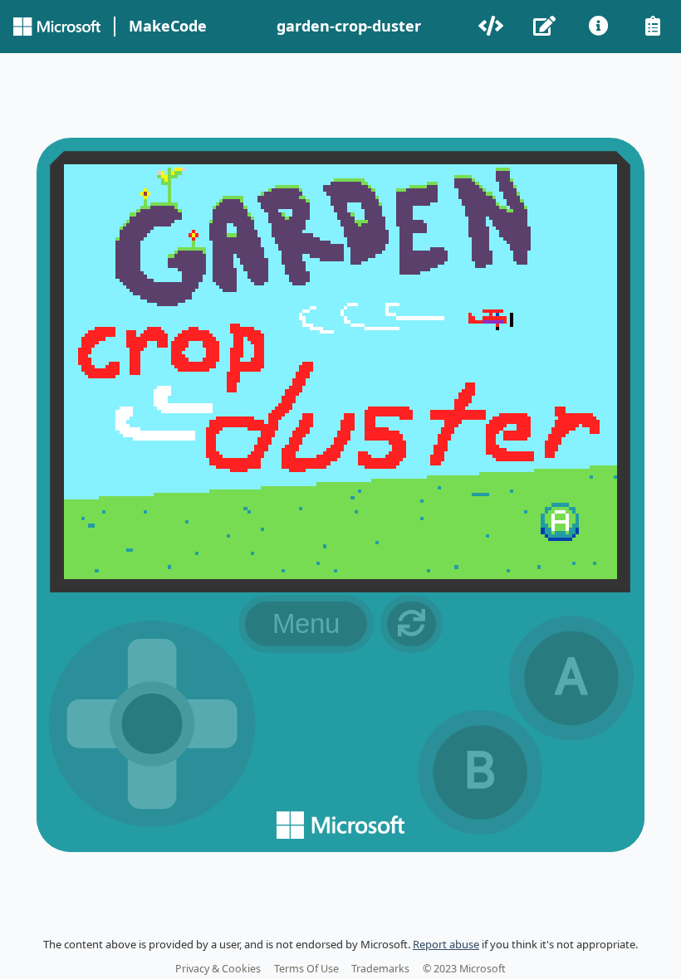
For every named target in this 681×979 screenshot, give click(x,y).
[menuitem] (492, 26)
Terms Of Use (306, 969)
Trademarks (380, 969)
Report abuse (446, 944)
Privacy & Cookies (218, 969)
